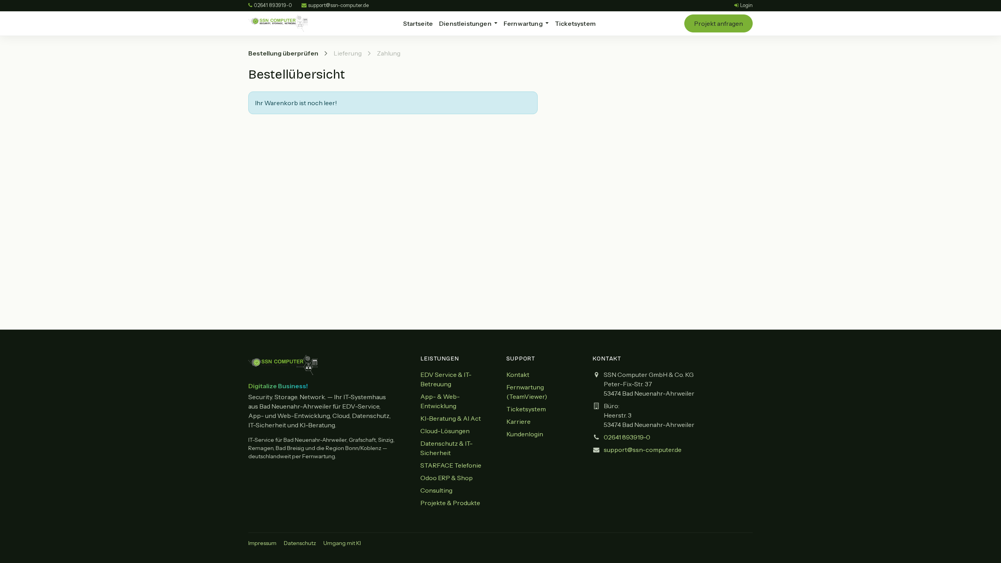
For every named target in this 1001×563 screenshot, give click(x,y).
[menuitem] (418, 23)
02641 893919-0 (273, 5)
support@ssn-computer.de (643, 450)
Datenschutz (300, 543)
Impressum (262, 543)
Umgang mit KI (342, 543)
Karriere (518, 421)
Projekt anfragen (718, 23)
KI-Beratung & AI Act (450, 418)
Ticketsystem (526, 409)
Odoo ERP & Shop (446, 478)
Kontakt (517, 374)
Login (746, 5)
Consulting (436, 490)
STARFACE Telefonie (450, 465)
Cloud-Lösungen (445, 431)
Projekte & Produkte (450, 503)
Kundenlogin (524, 434)
